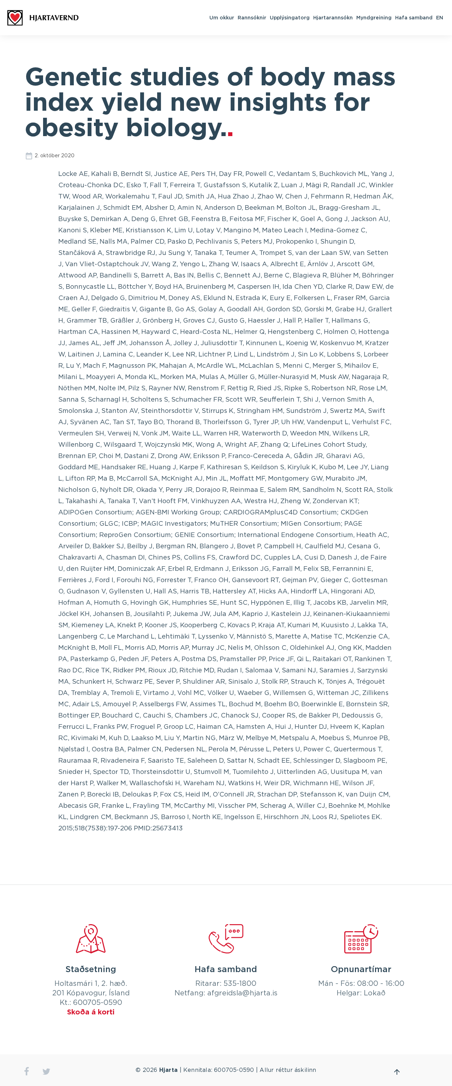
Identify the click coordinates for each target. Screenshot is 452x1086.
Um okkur (221, 17)
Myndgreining (374, 17)
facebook (26, 1072)
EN (439, 17)
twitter (46, 1072)
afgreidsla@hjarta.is (242, 993)
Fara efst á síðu (397, 1072)
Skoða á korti (90, 1012)
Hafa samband (414, 17)
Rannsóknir (252, 17)
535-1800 (240, 983)
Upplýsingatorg (290, 17)
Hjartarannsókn (333, 17)
